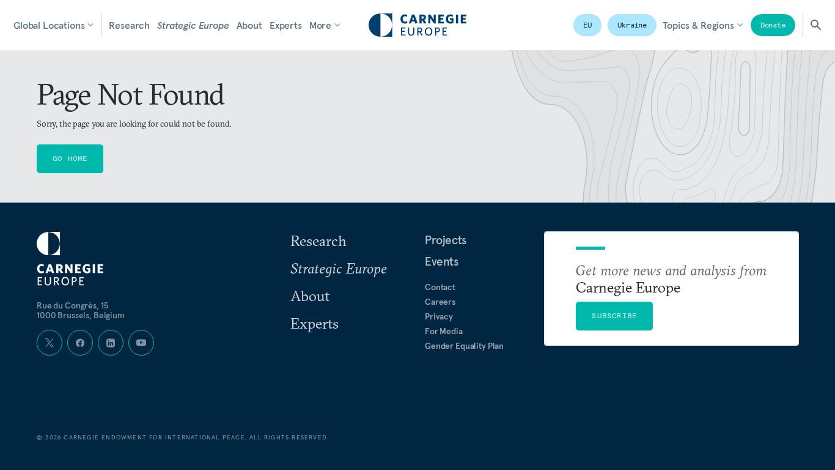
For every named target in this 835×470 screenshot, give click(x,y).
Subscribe (614, 315)
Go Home (70, 158)
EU (587, 24)
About (249, 25)
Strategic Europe (193, 25)
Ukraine (632, 24)
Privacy (439, 316)
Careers (440, 301)
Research (129, 25)
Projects (445, 240)
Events (441, 261)
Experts (286, 25)
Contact (440, 287)
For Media (444, 331)
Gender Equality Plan (464, 345)
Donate (772, 24)
